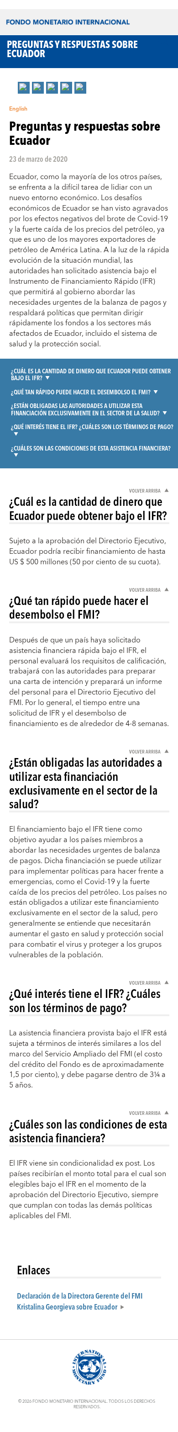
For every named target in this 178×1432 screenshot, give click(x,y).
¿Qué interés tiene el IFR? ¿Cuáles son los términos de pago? (92, 426)
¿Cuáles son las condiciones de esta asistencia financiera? (91, 448)
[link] (24, 88)
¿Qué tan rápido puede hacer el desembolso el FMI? (81, 392)
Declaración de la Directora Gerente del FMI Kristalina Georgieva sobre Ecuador (80, 1300)
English (18, 109)
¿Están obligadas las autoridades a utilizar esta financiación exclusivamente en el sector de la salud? (85, 409)
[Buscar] (163, 40)
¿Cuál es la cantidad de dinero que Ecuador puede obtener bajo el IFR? (91, 374)
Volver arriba (145, 490)
